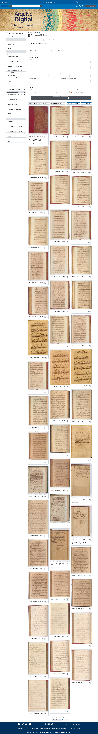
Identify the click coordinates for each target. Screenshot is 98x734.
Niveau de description (33, 73)
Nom (9, 49)
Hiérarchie (46, 103)
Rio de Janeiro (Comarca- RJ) (16, 92)
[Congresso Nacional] (49, 724)
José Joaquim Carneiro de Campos (16, 59)
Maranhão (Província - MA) (16, 100)
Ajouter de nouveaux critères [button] (37, 54)
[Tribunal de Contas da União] (52, 724)
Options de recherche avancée (39, 44)
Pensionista (63, 728)
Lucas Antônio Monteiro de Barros (16, 73)
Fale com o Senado (92, 2)
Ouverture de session (90, 6)
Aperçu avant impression (35, 103)
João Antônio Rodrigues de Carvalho (16, 71)
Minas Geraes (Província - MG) (16, 97)
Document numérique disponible (56, 73)
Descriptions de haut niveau (36, 84)
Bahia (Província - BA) (16, 102)
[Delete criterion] (90, 50)
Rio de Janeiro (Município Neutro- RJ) (16, 95)
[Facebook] (19, 724)
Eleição (16, 141)
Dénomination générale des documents (68, 78)
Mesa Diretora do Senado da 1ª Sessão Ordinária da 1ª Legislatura (16, 67)
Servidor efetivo (35, 728)
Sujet (9, 113)
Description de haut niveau (34, 65)
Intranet (21, 728)
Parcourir (4, 6)
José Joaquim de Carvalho (16, 78)
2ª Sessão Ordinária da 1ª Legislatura (16, 132)
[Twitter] (23, 724)
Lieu (9, 82)
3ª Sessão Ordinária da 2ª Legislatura (16, 127)
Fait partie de (12, 37)
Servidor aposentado (55, 728)
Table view (61, 103)
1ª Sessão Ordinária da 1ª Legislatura (16, 124)
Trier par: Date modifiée (73, 103)
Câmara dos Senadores (16, 42)
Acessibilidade (82, 2)
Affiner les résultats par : (16, 33)
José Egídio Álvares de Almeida (16, 54)
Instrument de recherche (76, 73)
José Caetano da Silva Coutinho (16, 62)
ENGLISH (67, 724)
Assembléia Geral (16, 45)
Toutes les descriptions (48, 84)
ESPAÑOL (72, 724)
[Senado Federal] (49, 2)
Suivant (66, 720)
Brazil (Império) (16, 87)
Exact (82, 92)
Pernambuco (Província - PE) (16, 107)
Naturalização (16, 119)
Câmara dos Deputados (16, 64)
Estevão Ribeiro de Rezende (16, 57)
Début (30, 89)
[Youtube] (29, 724)
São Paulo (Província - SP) (16, 105)
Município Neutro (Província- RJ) (16, 90)
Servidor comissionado (45, 728)
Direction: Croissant (85, 103)
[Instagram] (26, 724)
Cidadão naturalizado (16, 139)
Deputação (16, 134)
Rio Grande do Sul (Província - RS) (16, 110)
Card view (54, 103)
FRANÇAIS (77, 724)
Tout (8, 39)
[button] (77, 2)
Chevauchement (75, 92)
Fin (50, 89)
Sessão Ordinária (16, 122)
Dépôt (30, 59)
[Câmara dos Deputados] (46, 724)
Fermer (39, 32)
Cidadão (16, 137)
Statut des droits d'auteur (34, 78)
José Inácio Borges (16, 75)
